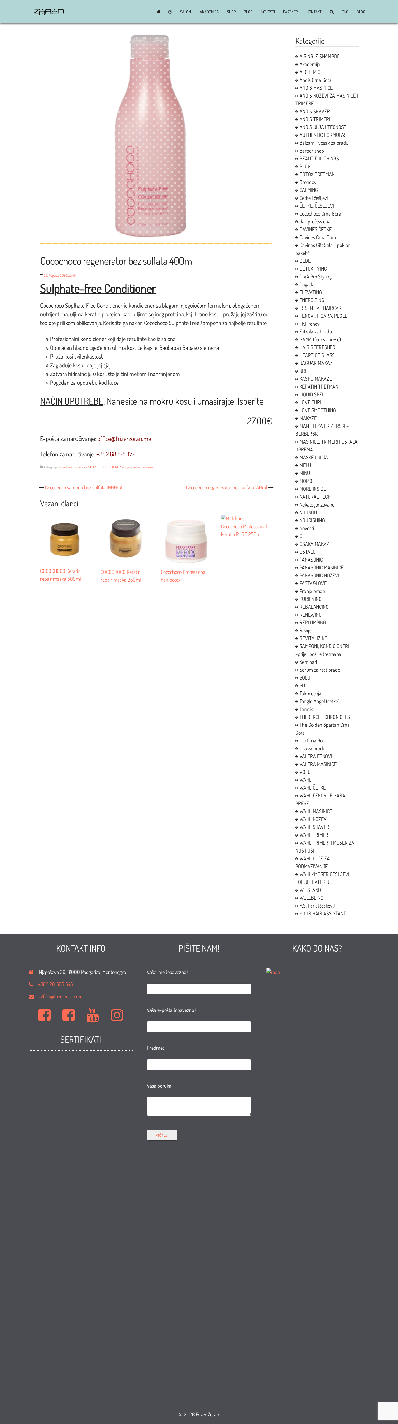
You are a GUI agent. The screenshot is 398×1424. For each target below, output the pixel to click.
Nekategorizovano (317, 504)
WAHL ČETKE (313, 787)
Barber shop (312, 150)
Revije (305, 630)
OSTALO (308, 551)
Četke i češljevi (314, 198)
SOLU (305, 677)
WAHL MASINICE (316, 811)
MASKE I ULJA (314, 457)
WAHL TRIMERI (315, 835)
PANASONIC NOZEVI (319, 575)
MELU (305, 465)
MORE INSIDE (313, 489)
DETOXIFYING (313, 268)
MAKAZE (308, 418)
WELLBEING (311, 897)
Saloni (186, 12)
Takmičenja (310, 693)
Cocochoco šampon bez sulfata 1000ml (83, 487)
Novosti (268, 12)
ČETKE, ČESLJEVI (317, 205)
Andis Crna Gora (316, 80)
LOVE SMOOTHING (318, 410)
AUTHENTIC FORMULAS (323, 135)
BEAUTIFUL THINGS (319, 158)
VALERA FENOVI (316, 756)
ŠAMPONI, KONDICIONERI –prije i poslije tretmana (120, 467)
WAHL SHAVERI (315, 827)
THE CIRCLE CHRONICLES (325, 717)
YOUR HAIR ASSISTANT (323, 913)
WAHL (305, 780)
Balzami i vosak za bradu (324, 143)
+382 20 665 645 (55, 984)
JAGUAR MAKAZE (317, 363)
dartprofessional (316, 221)
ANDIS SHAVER (315, 111)
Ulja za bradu (312, 748)
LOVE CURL (311, 402)
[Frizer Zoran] (49, 13)
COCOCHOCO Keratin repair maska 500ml (60, 575)
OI (302, 536)
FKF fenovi (310, 323)
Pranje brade (312, 591)
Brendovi (308, 182)
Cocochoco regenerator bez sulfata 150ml (226, 487)
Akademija (209, 12)
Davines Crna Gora (318, 237)
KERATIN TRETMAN (319, 386)
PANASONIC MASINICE (322, 567)
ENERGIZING (312, 300)
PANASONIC (311, 559)
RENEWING (311, 614)
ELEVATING (311, 292)
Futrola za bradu (316, 331)
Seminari (308, 662)
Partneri (291, 12)
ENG (345, 12)
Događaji (308, 284)
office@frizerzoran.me (60, 996)
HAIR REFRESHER (317, 347)
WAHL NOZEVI (314, 819)
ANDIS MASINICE (316, 87)
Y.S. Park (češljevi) (317, 905)
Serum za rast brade (320, 669)
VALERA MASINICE (318, 764)
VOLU (305, 772)
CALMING (309, 190)
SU (302, 685)
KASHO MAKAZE (316, 378)
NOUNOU (308, 512)
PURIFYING (311, 599)
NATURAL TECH (315, 496)
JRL (303, 371)
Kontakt (314, 12)
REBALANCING (314, 607)
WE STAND (310, 890)
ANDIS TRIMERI (315, 119)
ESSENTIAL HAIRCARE (322, 308)
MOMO (306, 481)
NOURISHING (312, 520)
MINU (305, 473)
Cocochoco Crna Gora (72, 467)
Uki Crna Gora (313, 740)
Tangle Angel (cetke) (319, 701)
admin (72, 275)
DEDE (305, 260)
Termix (306, 709)
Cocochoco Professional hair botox (184, 576)
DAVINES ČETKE (316, 229)
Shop (231, 12)
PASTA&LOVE (313, 583)
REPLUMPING (313, 622)
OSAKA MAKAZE (316, 544)
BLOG (248, 12)
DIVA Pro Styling (316, 276)
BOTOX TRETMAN (317, 174)
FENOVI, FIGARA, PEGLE (323, 316)
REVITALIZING (313, 638)
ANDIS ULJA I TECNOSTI (324, 127)
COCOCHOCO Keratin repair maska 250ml (121, 576)
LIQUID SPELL (313, 394)
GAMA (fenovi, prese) (320, 339)
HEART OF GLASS (317, 355)
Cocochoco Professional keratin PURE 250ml (244, 530)
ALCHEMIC (310, 72)
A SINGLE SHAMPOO (320, 56)
